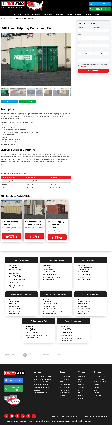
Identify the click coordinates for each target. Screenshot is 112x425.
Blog (95, 390)
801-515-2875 (50, 306)
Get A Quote (101, 4)
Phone (80, 42)
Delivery (96, 385)
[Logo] (13, 4)
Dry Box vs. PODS (99, 379)
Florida (80, 398)
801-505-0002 (51, 309)
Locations (69, 14)
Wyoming (81, 387)
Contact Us (97, 395)
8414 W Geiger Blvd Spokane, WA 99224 (84, 302)
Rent (19, 14)
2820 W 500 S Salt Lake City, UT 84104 (50, 302)
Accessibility (74, 416)
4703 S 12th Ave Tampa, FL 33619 (66, 329)
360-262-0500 (101, 9)
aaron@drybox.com (49, 279)
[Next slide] (68, 60)
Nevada (80, 390)
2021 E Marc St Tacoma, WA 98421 (49, 268)
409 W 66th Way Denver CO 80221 (14, 302)
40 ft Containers (65, 387)
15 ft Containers (65, 379)
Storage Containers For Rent (42, 379)
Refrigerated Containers (41, 385)
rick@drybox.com (14, 313)
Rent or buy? (82, 50)
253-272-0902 (51, 275)
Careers (96, 393)
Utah (79, 393)
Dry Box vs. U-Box (99, 376)
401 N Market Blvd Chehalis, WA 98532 (15, 276)
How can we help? (83, 57)
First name (81, 27)
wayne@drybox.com (84, 279)
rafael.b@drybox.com (32, 337)
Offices (26, 14)
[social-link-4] (23, 416)
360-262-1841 (17, 279)
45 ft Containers (65, 390)
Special (62, 395)
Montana (81, 385)
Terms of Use (65, 416)
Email (80, 34)
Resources (78, 14)
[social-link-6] (34, 416)
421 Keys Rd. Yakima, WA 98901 (31, 329)
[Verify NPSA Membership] (14, 400)
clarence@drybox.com (49, 313)
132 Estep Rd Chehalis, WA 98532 (15, 268)
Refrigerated (36, 14)
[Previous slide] (4, 60)
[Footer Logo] (14, 373)
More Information (11, 236)
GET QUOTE (10, 101)
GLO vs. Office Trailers (101, 382)
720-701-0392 (16, 306)
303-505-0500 (17, 309)
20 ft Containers (65, 382)
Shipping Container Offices (42, 382)
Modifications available (9, 142)
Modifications (47, 14)
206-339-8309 (50, 272)
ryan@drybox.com (83, 313)
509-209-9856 (34, 333)
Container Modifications (41, 387)
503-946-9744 (86, 275)
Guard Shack (38, 390)
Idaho (80, 382)
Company (88, 14)
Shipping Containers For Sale (43, 376)
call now (28, 101)
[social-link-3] (17, 416)
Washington (82, 376)
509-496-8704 (85, 306)
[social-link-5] (28, 416)
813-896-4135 (67, 333)
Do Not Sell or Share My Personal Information (94, 416)
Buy (14, 14)
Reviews (96, 14)
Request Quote (93, 71)
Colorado (81, 395)
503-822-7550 (85, 272)
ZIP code (96, 42)
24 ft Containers (65, 385)
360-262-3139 (15, 282)
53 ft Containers (65, 393)
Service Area (59, 14)
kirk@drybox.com (14, 287)
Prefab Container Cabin (41, 393)
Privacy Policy (83, 66)
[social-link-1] (6, 416)
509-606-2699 (86, 309)
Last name (97, 27)
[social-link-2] (12, 416)
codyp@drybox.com (66, 340)
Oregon (80, 379)
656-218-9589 (69, 335)
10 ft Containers (65, 376)
